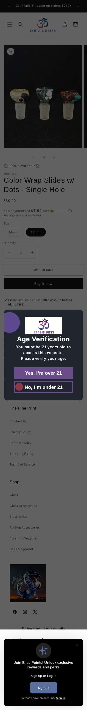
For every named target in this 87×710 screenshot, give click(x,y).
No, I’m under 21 (44, 387)
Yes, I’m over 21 (43, 373)
